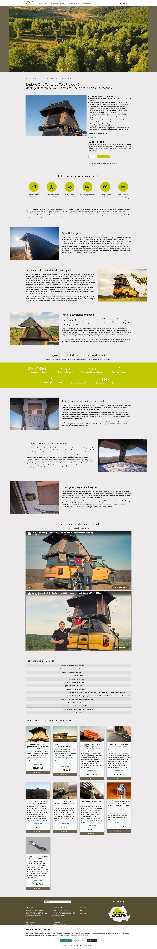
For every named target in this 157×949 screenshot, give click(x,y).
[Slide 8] (46, 134)
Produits (34, 78)
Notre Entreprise (30, 922)
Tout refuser (92, 941)
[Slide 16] (59, 134)
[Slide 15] (57, 134)
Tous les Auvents (56, 917)
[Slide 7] (44, 134)
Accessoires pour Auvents (58, 915)
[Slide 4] (40, 134)
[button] (119, 3)
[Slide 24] (71, 134)
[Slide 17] (60, 134)
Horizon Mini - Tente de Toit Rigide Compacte (36, 913)
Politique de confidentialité (59, 924)
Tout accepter (65, 941)
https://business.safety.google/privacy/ (76, 936)
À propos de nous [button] (73, 3)
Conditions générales (57, 922)
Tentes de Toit (43, 78)
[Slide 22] (68, 134)
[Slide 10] (49, 134)
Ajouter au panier (103, 157)
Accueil (28, 78)
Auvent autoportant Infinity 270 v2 (60, 910)
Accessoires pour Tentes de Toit (33, 915)
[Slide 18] (62, 134)
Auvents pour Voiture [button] (57, 3)
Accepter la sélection (79, 941)
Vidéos (81, 910)
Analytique (79, 945)
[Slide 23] (70, 134)
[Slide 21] (67, 134)
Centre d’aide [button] (87, 3)
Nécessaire (68, 945)
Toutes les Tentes (30, 917)
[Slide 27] (76, 134)
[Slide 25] (73, 134)
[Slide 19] (63, 134)
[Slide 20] (65, 134)
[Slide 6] (43, 134)
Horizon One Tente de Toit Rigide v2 (34, 912)
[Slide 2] (37, 134)
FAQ (80, 912)
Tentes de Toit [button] (42, 3)
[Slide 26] (74, 134)
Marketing (89, 945)
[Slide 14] (56, 134)
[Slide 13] (54, 134)
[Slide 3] (38, 134)
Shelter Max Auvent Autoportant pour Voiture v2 (64, 912)
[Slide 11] (51, 134)
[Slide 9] (48, 134)
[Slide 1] (35, 134)
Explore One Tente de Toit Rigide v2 (34, 910)
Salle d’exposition (30, 924)
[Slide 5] (41, 134)
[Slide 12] (52, 134)
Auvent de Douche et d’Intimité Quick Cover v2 (63, 913)
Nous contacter (83, 913)
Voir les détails (38, 772)
